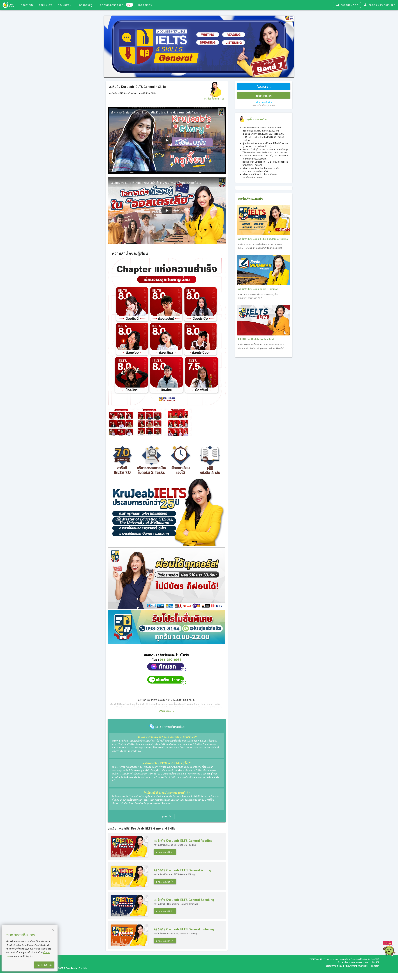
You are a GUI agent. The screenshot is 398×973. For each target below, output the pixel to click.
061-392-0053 (170, 660)
